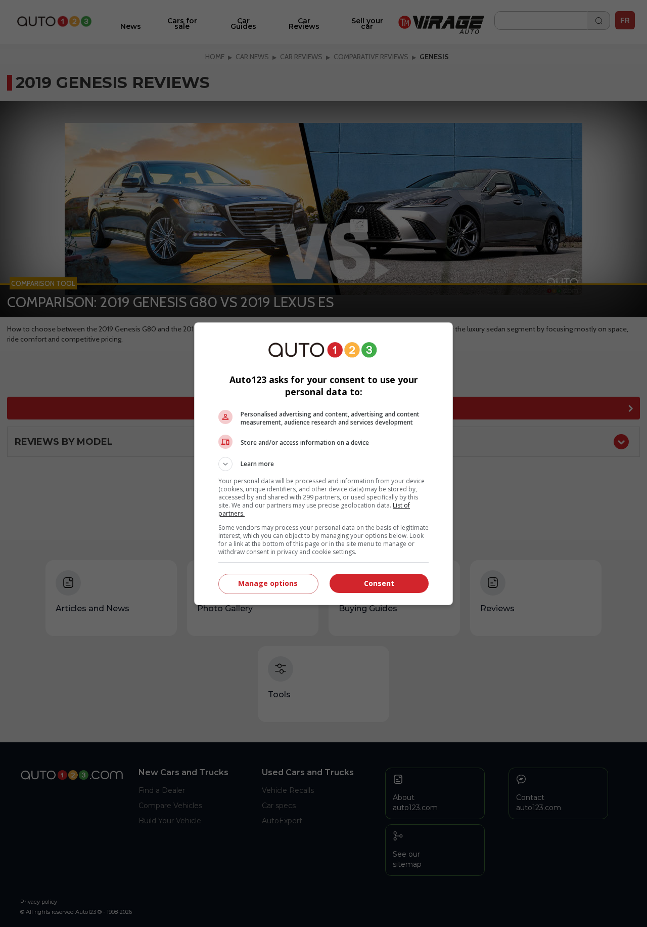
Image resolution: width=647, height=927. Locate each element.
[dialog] (323, 463)
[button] (323, 464)
